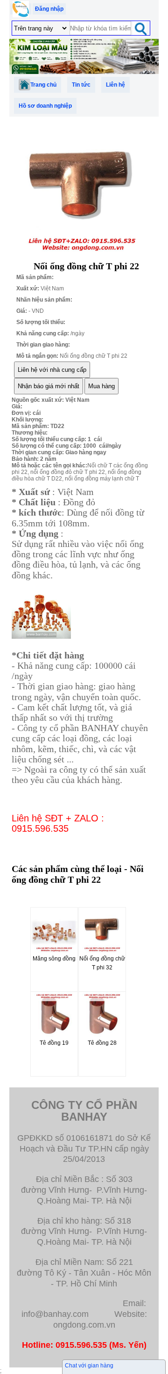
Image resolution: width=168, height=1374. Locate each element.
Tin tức (81, 84)
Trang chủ (43, 84)
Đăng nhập (49, 9)
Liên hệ (115, 84)
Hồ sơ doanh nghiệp (45, 106)
